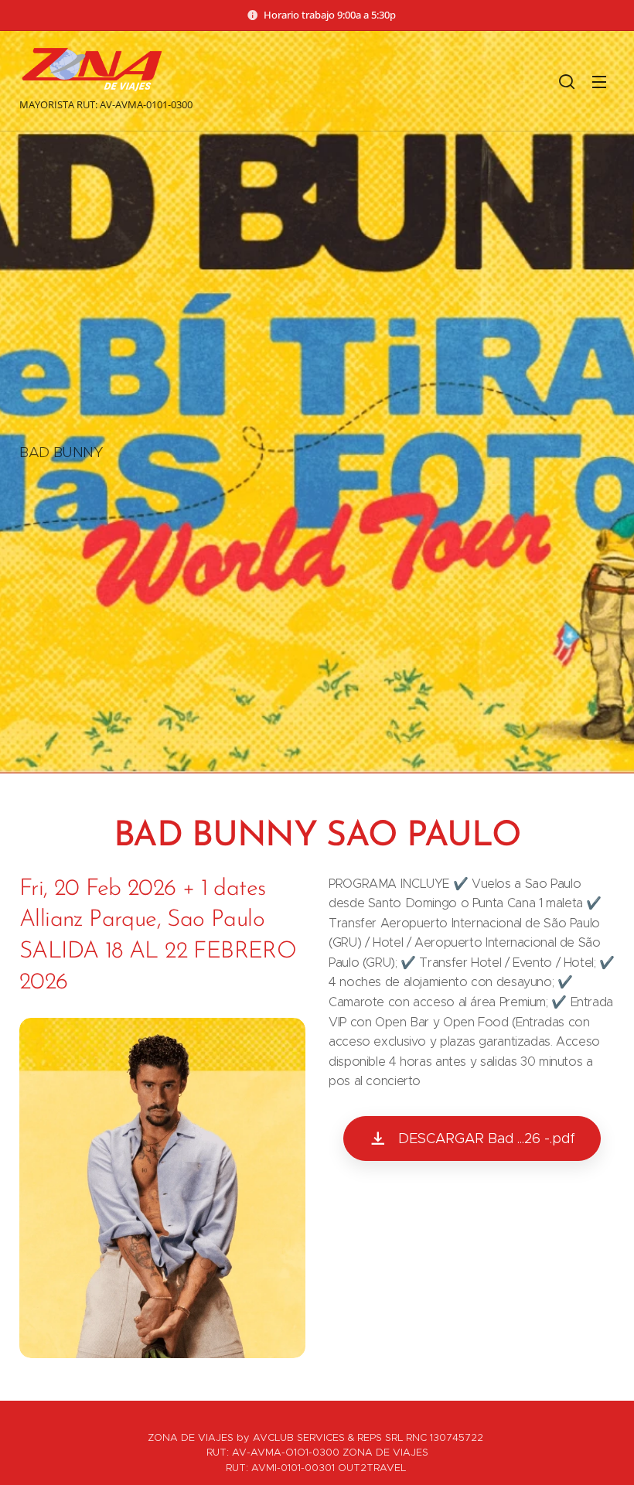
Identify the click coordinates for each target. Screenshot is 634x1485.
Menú (599, 81)
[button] (567, 81)
